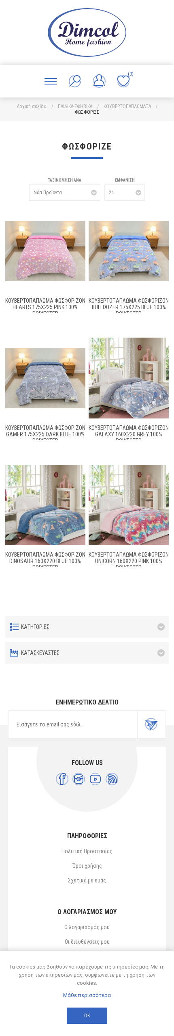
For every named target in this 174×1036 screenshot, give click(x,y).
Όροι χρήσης (87, 866)
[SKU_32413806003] (129, 378)
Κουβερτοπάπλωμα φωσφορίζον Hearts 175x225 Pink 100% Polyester (45, 307)
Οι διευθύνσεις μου (87, 941)
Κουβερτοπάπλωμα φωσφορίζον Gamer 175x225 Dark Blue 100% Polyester (45, 434)
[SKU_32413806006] (45, 251)
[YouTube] (95, 779)
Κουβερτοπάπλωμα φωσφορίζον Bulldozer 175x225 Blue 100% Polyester (129, 307)
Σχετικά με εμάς (87, 880)
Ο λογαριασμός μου (87, 927)
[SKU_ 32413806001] (129, 505)
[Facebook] (62, 779)
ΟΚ (87, 1016)
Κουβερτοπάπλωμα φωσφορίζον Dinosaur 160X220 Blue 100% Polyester (45, 561)
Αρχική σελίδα (32, 106)
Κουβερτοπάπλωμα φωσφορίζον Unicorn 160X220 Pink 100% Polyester (129, 561)
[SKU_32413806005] (129, 251)
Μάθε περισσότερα (87, 995)
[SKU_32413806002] (45, 505)
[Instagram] (79, 779)
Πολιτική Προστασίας (87, 851)
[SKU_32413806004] (45, 378)
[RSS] (112, 779)
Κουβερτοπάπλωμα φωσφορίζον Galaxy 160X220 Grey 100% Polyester (129, 434)
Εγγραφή (151, 724)
